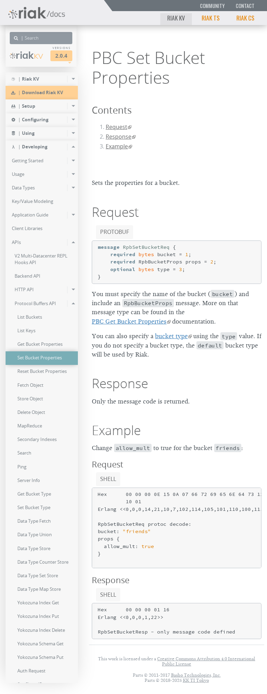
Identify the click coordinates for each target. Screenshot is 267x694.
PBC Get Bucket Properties (129, 321)
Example (117, 146)
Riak (29, 55)
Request (116, 127)
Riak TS (211, 17)
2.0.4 (61, 55)
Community (212, 5)
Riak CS (245, 17)
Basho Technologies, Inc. (196, 675)
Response (118, 136)
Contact (245, 5)
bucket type (171, 336)
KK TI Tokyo (196, 680)
